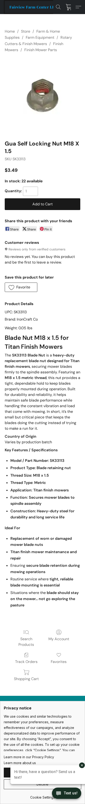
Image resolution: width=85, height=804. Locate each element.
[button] (33, 7)
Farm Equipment (40, 37)
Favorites (59, 661)
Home (10, 31)
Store (25, 31)
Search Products (26, 641)
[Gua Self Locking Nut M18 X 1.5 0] (42, 95)
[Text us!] (66, 794)
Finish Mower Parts (40, 49)
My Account (58, 638)
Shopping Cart (26, 678)
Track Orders (26, 661)
